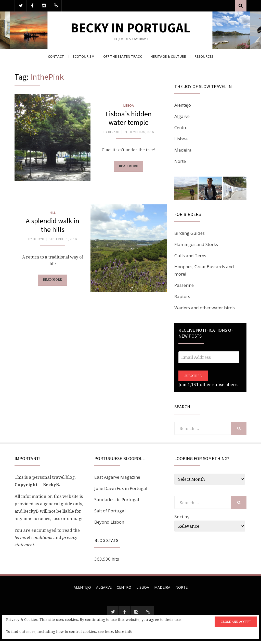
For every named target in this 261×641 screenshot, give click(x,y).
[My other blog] (55, 5)
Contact (56, 56)
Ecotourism (84, 56)
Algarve (182, 116)
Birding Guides (189, 233)
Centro (181, 127)
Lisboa (128, 105)
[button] (186, 188)
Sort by (182, 517)
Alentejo (182, 105)
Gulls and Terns (190, 255)
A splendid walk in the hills (52, 225)
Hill (53, 213)
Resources (203, 56)
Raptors (182, 296)
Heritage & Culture (168, 56)
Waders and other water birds (204, 308)
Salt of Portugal (110, 511)
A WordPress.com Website (130, 630)
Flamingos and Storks (196, 244)
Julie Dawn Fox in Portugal (120, 488)
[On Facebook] (32, 5)
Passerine (184, 285)
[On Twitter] (20, 5)
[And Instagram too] (44, 5)
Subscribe (193, 376)
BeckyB (113, 132)
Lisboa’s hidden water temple (128, 118)
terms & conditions (33, 537)
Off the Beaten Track (122, 56)
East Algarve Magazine (117, 477)
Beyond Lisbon (109, 522)
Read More (128, 166)
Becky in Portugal (130, 27)
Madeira (183, 150)
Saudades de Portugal (116, 499)
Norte (180, 161)
